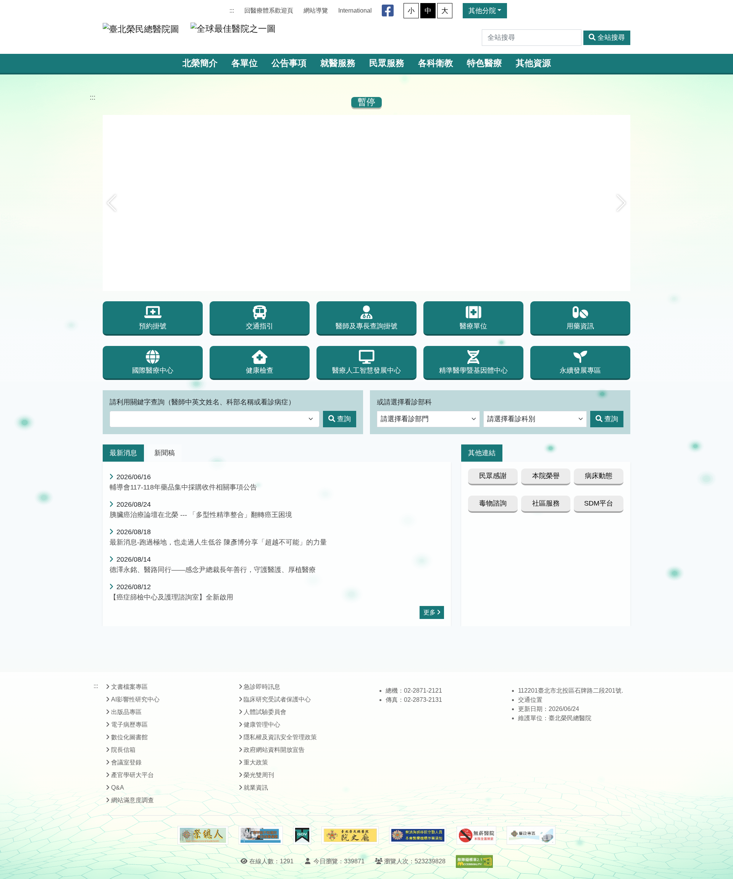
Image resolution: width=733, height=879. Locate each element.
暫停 (366, 102)
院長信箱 (123, 750)
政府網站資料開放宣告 (274, 750)
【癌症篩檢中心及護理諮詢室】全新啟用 (171, 597)
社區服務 (546, 503)
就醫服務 (337, 63)
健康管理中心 (262, 724)
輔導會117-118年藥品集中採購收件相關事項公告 (183, 487)
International (355, 10)
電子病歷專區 (129, 724)
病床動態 (598, 476)
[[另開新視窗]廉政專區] (531, 835)
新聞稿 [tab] (164, 453)
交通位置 (530, 699)
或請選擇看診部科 (404, 402)
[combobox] (215, 419)
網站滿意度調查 (132, 800)
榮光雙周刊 (259, 775)
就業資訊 (256, 787)
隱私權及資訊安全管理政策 (280, 737)
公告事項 (289, 63)
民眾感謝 (493, 476)
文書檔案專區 (129, 686)
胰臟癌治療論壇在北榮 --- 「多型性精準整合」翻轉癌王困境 (201, 515)
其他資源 (533, 63)
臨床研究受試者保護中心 (277, 699)
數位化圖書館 (129, 737)
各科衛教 (435, 63)
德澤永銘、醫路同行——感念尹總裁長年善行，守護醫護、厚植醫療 (213, 570)
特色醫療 (484, 63)
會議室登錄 (126, 762)
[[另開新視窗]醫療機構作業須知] (417, 835)
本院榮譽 (546, 476)
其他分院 (482, 11)
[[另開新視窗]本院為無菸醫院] (476, 835)
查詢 (344, 419)
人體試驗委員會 (265, 712)
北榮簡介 (200, 63)
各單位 (244, 63)
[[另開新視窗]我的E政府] (302, 835)
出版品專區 (126, 712)
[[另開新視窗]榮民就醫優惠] (261, 835)
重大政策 (256, 762)
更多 (429, 612)
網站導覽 (316, 10)
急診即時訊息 (262, 686)
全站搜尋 (611, 37)
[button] (112, 203)
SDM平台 (598, 503)
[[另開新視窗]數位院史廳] (350, 835)
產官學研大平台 (132, 775)
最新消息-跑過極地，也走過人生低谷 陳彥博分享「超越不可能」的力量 (218, 542)
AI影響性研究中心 (135, 699)
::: (231, 10)
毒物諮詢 (493, 503)
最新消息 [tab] (123, 453)
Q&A (117, 787)
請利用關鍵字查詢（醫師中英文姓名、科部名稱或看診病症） (202, 402)
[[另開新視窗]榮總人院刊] (203, 835)
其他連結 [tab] (482, 453)
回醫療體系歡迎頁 (268, 10)
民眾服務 (386, 63)
